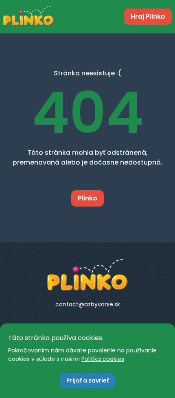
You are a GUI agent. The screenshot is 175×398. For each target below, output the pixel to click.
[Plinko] (87, 275)
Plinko (87, 198)
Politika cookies (102, 359)
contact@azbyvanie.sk (87, 304)
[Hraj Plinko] (28, 17)
